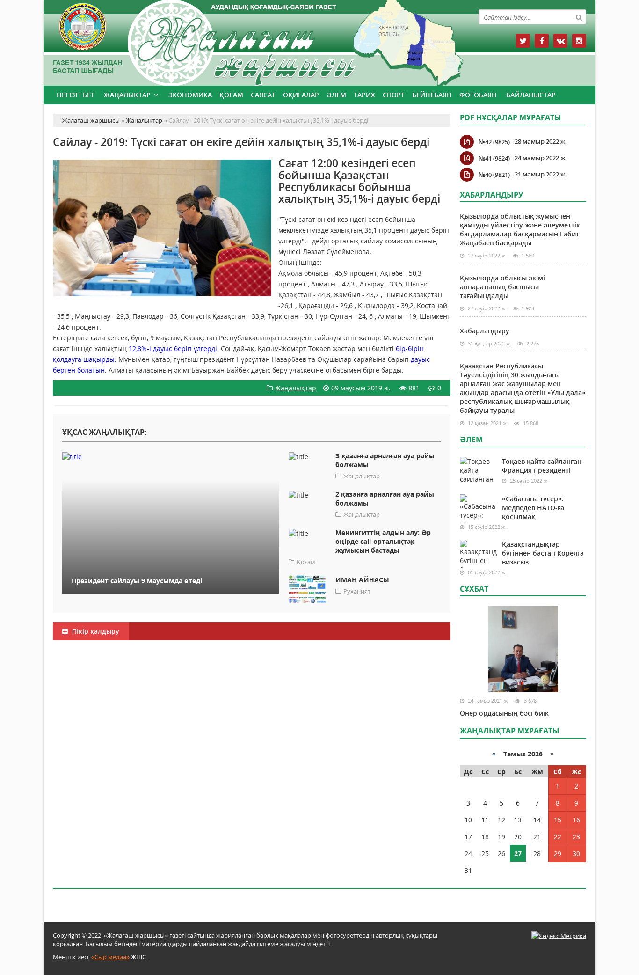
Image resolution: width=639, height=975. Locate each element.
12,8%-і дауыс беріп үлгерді (173, 348)
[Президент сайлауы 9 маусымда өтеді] (170, 456)
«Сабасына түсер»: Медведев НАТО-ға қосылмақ (533, 507)
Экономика (190, 94)
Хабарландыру (484, 330)
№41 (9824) (494, 158)
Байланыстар (531, 94)
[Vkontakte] (560, 41)
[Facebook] (542, 41)
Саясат (263, 94)
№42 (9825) (494, 142)
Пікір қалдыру (94, 631)
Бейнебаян (432, 94)
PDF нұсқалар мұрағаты (510, 117)
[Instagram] (579, 41)
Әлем (336, 94)
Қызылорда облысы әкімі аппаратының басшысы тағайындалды (502, 286)
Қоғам (231, 94)
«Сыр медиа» (110, 957)
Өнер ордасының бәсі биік (504, 713)
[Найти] (579, 17)
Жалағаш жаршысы (251, 41)
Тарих (364, 94)
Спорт (394, 94)
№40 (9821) (494, 174)
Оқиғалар (301, 94)
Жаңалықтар (127, 94)
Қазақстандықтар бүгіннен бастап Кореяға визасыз (543, 553)
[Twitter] (523, 41)
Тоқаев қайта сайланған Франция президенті (541, 466)
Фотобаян (478, 94)
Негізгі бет (75, 94)
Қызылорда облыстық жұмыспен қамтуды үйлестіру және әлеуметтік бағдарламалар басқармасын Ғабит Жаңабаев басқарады (520, 229)
